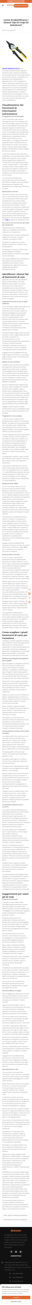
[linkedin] (20, 1251)
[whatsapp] (29, 602)
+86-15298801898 (17, 1277)
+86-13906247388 (17, 1273)
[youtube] (16, 1251)
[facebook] (11, 1251)
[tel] (29, 598)
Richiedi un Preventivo (21, 5)
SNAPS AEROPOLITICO (11, 68)
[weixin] (29, 594)
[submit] (23, 1)
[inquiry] (29, 589)
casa (7, 220)
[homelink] (10, 5)
